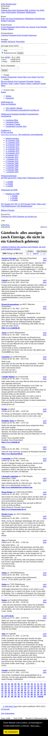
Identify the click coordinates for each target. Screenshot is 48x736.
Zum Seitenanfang (7, 713)
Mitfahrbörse (30, 19)
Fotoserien (11, 21)
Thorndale (30, 81)
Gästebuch (5, 35)
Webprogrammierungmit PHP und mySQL (9, 177)
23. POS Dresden (24, 204)
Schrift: (6, 79)
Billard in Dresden (7, 210)
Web (5, 51)
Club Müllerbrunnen (8, 206)
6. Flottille (9, 186)
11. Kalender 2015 (12, 151)
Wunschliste (20, 42)
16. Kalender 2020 (12, 140)
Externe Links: (9, 90)
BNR (8, 57)
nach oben (44, 259)
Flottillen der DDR (12, 194)
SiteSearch (11, 42)
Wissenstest (21, 12)
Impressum (33, 35)
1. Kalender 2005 (12, 172)
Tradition (4, 29)
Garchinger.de (6, 116)
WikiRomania (31, 12)
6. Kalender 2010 (12, 161)
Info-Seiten (12, 10)
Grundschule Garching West (16, 126)
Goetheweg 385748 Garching (9, 132)
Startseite (4, 10)
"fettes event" (41, 204)
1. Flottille (9, 182)
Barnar (3, 92)
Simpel (33, 77)
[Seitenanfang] (5, 225)
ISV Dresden (6, 204)
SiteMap (4, 42)
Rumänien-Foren (15, 35)
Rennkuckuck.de (10, 53)
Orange (20, 77)
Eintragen (12, 247)
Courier (16, 83)
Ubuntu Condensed (32, 83)
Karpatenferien (32, 114)
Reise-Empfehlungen (17, 19)
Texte (38, 27)
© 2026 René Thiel (10, 706)
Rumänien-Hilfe (23, 10)
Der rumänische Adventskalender (30, 134)
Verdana (37, 81)
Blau (25, 77)
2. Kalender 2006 (12, 170)
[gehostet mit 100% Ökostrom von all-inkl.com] (19, 216)
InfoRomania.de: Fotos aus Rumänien (8, 103)
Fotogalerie (10, 98)
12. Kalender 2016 (12, 149)
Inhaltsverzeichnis (12, 138)
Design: (6, 75)
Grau (29, 77)
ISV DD (14, 204)
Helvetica (4, 83)
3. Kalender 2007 (12, 168)
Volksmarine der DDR (35, 178)
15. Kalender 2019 (12, 143)
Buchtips (43, 27)
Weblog (8, 96)
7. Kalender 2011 (12, 159)
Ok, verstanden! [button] (11, 732)
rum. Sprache (30, 27)
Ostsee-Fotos (22, 178)
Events (3, 27)
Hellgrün (4, 77)
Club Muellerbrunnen (24, 206)
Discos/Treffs (20, 27)
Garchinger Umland (13, 124)
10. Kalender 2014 (12, 153)
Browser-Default (7, 81)
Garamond (22, 81)
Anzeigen (32, 10)
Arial (15, 81)
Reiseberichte (40, 19)
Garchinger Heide (12, 122)
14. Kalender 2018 (12, 145)
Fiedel (33, 204)
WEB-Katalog (11, 12)
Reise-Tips (5, 19)
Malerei (11, 29)
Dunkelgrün (12, 77)
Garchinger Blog (12, 120)
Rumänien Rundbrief (19, 114)
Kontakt (25, 35)
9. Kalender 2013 (12, 155)
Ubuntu (22, 83)
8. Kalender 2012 (12, 157)
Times (10, 83)
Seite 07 (36, 253)
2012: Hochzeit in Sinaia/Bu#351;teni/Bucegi (22, 110)
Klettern (4, 21)
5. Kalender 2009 (12, 163)
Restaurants (10, 27)
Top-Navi (40, 77)
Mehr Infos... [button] (36, 726)
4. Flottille (9, 184)
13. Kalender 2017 (12, 147)
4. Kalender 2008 (12, 166)
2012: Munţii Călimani (14, 108)
